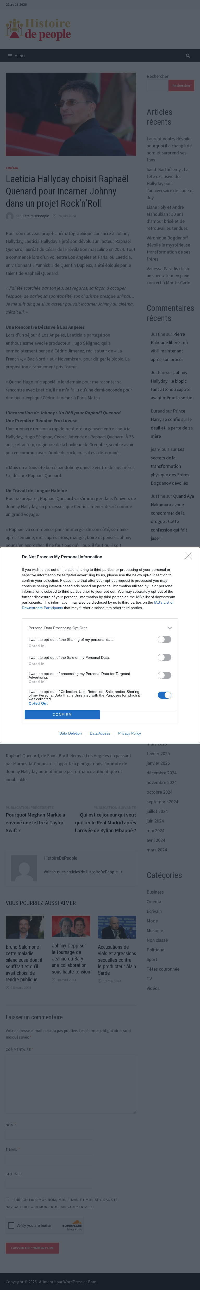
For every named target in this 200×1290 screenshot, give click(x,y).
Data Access (100, 733)
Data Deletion (70, 733)
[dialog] (100, 645)
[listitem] (100, 628)
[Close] (190, 557)
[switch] (164, 639)
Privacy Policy (129, 733)
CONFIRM (62, 715)
